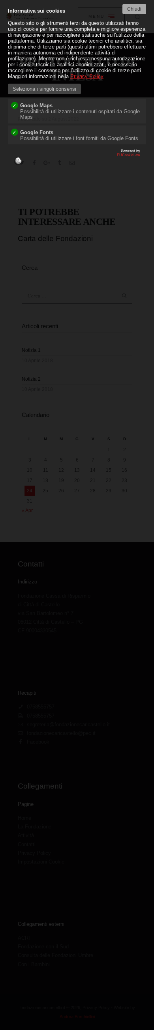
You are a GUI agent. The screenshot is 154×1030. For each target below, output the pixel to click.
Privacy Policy (86, 76)
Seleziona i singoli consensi (44, 89)
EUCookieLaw (102, 159)
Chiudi (134, 9)
